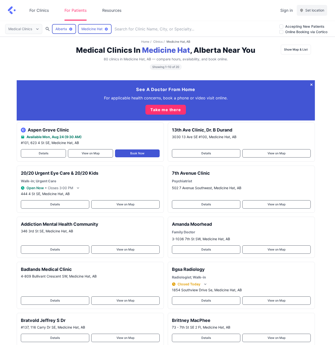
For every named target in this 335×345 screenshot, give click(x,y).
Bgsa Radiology (188, 269)
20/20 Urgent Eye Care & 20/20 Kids (59, 173)
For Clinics (39, 10)
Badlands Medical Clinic (46, 269)
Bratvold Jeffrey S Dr (43, 320)
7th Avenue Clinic (191, 173)
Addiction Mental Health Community (59, 224)
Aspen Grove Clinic (48, 130)
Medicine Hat (166, 50)
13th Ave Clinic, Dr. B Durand (202, 130)
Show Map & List (296, 49)
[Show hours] (78, 188)
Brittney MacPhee (191, 320)
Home (145, 41)
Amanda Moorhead (192, 224)
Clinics (158, 41)
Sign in (286, 10)
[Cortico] (12, 10)
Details (43, 153)
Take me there (165, 109)
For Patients (75, 10)
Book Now (137, 153)
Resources (111, 10)
